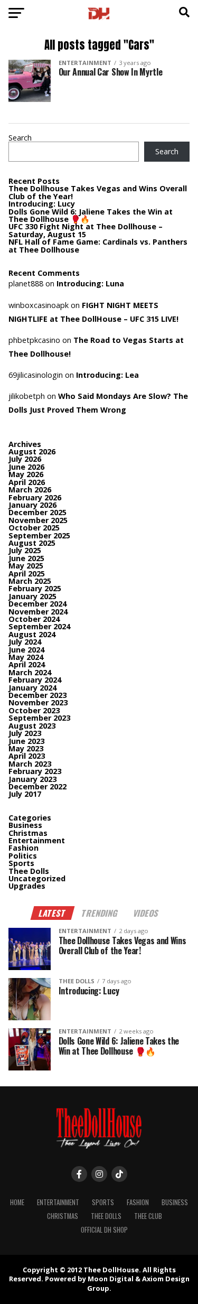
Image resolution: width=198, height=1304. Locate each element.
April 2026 (26, 482)
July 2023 (24, 733)
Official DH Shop (104, 1230)
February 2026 (34, 497)
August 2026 (31, 451)
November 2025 (38, 520)
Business (25, 825)
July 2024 (24, 642)
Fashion (23, 848)
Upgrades (26, 886)
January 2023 (32, 779)
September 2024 (39, 626)
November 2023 (38, 702)
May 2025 (25, 566)
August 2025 (31, 543)
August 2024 (31, 634)
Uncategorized (36, 878)
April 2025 (26, 574)
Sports (21, 863)
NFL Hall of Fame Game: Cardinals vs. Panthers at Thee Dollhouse (97, 245)
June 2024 (26, 650)
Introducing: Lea (107, 375)
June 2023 (26, 741)
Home (17, 1202)
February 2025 (34, 588)
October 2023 (34, 710)
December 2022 (37, 786)
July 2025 (24, 550)
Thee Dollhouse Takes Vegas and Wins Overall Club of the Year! (97, 192)
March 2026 (29, 490)
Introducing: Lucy (41, 204)
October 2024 (34, 619)
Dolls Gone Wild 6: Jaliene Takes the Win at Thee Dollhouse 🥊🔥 (90, 215)
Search (20, 138)
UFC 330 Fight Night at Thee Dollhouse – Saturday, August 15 (85, 230)
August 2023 (31, 726)
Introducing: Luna (90, 283)
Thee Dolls (28, 871)
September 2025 (39, 535)
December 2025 (37, 512)
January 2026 (32, 505)
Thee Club (148, 1216)
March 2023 (29, 764)
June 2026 (26, 467)
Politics (22, 856)
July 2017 (24, 794)
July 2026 (24, 459)
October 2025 (34, 528)
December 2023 (37, 695)
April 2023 (26, 756)
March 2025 (29, 581)
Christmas (28, 833)
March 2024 (29, 672)
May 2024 (25, 657)
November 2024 (38, 612)
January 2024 (32, 688)
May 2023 (25, 748)
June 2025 (26, 558)
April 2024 (26, 664)
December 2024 (37, 604)
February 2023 (34, 771)
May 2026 (25, 474)
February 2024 (34, 680)
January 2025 (32, 596)
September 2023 (39, 718)
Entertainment (36, 840)
